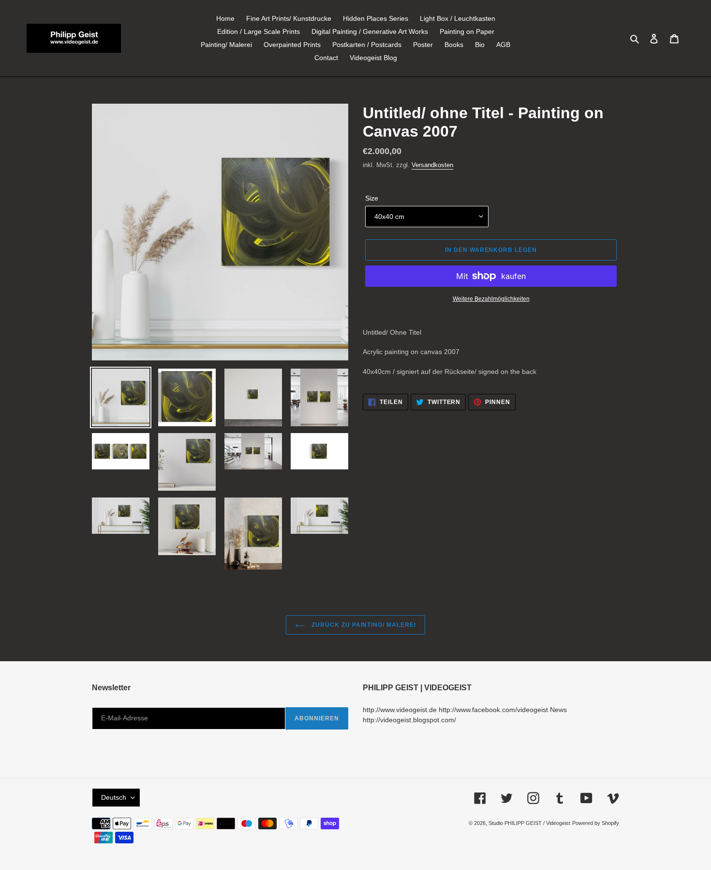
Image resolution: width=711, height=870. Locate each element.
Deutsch (113, 797)
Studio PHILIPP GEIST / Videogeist (529, 823)
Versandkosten (432, 165)
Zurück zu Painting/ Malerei (363, 624)
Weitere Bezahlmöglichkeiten (491, 298)
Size (371, 198)
